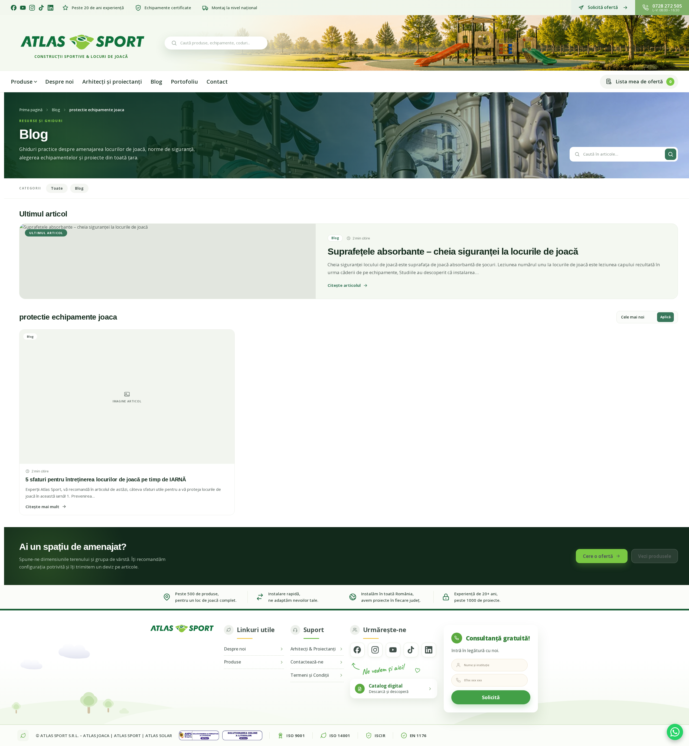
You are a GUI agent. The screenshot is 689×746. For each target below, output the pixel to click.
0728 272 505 (667, 6)
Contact (217, 81)
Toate (57, 188)
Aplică (665, 317)
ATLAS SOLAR (158, 735)
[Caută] (670, 154)
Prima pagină (31, 110)
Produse (21, 81)
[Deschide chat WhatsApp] (675, 732)
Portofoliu (184, 81)
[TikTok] (41, 8)
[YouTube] (23, 8)
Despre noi (59, 81)
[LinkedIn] (50, 8)
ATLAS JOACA (96, 735)
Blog (156, 81)
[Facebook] (14, 8)
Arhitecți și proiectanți (112, 81)
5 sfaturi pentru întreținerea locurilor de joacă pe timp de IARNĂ (105, 479)
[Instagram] (32, 8)
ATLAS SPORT (127, 735)
